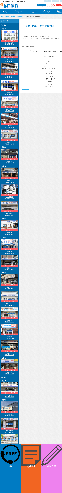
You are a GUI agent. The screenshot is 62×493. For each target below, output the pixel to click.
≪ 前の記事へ (25, 89)
